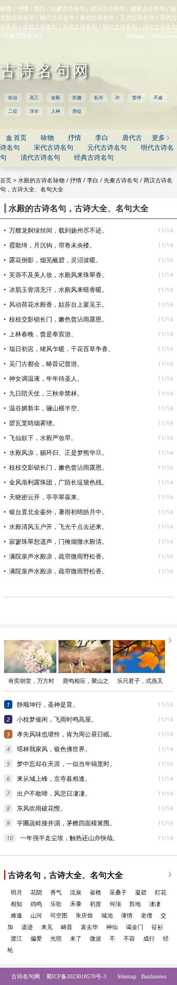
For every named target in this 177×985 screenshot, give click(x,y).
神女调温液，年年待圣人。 (46, 378)
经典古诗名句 (21, 36)
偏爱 (36, 939)
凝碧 (141, 893)
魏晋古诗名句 (147, 9)
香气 (56, 893)
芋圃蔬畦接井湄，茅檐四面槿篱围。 (66, 823)
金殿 (55, 97)
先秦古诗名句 (68, 9)
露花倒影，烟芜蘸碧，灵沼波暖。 (55, 260)
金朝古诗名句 (40, 27)
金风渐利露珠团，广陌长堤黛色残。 (58, 482)
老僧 (146, 916)
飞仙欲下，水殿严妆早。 (43, 438)
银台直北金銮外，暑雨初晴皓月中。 (58, 512)
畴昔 (66, 927)
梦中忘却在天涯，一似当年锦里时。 (66, 764)
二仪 (12, 111)
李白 (39, 9)
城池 (107, 916)
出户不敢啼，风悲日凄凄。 (54, 793)
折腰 (77, 97)
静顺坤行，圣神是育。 (48, 704)
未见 (47, 927)
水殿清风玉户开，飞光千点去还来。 (58, 527)
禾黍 (76, 904)
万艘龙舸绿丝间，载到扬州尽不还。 (58, 230)
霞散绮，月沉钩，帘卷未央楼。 (52, 245)
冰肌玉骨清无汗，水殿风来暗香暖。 (58, 289)
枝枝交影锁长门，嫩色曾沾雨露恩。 (58, 319)
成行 (149, 939)
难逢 (16, 916)
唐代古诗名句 (97, 18)
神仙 (112, 927)
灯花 (160, 893)
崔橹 (95, 893)
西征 (77, 111)
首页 (6, 180)
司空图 (59, 916)
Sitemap (135, 36)
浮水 (34, 111)
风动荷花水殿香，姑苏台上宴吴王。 (58, 304)
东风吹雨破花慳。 (41, 808)
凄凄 (155, 904)
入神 (55, 111)
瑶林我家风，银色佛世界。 (54, 749)
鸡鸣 (36, 904)
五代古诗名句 (137, 18)
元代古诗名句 (80, 27)
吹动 (12, 97)
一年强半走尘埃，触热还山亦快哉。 (69, 838)
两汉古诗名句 (108, 9)
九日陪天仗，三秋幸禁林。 (46, 393)
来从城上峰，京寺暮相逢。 (54, 778)
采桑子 (118, 893)
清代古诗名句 (159, 27)
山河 (36, 916)
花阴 (36, 893)
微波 (95, 939)
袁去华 (89, 927)
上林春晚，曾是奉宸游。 (43, 334)
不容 (129, 939)
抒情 (22, 9)
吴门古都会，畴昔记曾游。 (46, 364)
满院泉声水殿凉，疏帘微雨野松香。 (58, 556)
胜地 (135, 904)
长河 (98, 97)
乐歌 (56, 904)
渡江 (16, 939)
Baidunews (164, 36)
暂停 (136, 97)
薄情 (127, 916)
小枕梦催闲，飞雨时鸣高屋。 (57, 719)
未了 (76, 939)
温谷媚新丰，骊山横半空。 (46, 408)
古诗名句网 (45, 70)
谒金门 (134, 927)
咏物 (6, 9)
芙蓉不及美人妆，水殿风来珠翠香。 (58, 275)
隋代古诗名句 (57, 18)
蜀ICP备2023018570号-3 (76, 976)
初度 (95, 904)
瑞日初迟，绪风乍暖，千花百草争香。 (61, 349)
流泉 (76, 893)
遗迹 (27, 927)
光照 (56, 939)
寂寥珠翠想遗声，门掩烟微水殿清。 (58, 541)
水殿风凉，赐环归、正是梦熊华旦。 (58, 452)
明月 (16, 893)
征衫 (157, 927)
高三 (34, 97)
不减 (158, 97)
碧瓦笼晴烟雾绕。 (33, 423)
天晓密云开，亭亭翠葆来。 (46, 497)
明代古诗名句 (119, 27)
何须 (115, 904)
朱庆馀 (84, 916)
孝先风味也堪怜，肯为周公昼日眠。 (66, 734)
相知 (16, 904)
